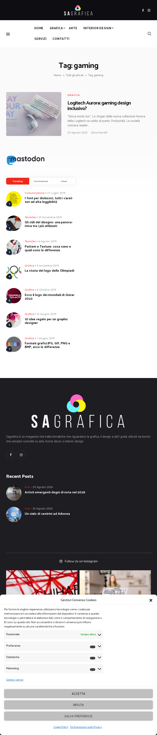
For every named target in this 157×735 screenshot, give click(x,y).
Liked (64, 181)
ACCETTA (78, 694)
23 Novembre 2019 (50, 217)
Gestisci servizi (14, 680)
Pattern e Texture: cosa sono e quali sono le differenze (48, 248)
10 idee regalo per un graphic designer (46, 321)
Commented (41, 181)
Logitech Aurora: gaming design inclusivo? (99, 105)
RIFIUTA (78, 705)
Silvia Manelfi (99, 132)
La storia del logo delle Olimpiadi (49, 271)
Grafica (73, 95)
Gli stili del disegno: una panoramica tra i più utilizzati (49, 224)
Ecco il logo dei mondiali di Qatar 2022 (49, 297)
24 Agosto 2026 (43, 508)
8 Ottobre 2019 (46, 289)
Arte (27, 487)
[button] (151, 600)
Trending (18, 181)
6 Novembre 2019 (48, 265)
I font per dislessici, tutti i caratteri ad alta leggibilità (49, 200)
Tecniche (30, 217)
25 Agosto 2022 (77, 132)
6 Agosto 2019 (47, 241)
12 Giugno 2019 (46, 314)
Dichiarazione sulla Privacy (86, 727)
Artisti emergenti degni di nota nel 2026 (55, 492)
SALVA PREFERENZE (78, 716)
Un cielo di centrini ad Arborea (47, 514)
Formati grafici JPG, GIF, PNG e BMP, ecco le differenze (47, 345)
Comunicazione (35, 193)
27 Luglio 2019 (56, 193)
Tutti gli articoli (74, 75)
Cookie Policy (60, 727)
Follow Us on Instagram (81, 561)
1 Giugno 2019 (46, 338)
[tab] (17, 181)
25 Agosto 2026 (43, 487)
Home (57, 75)
